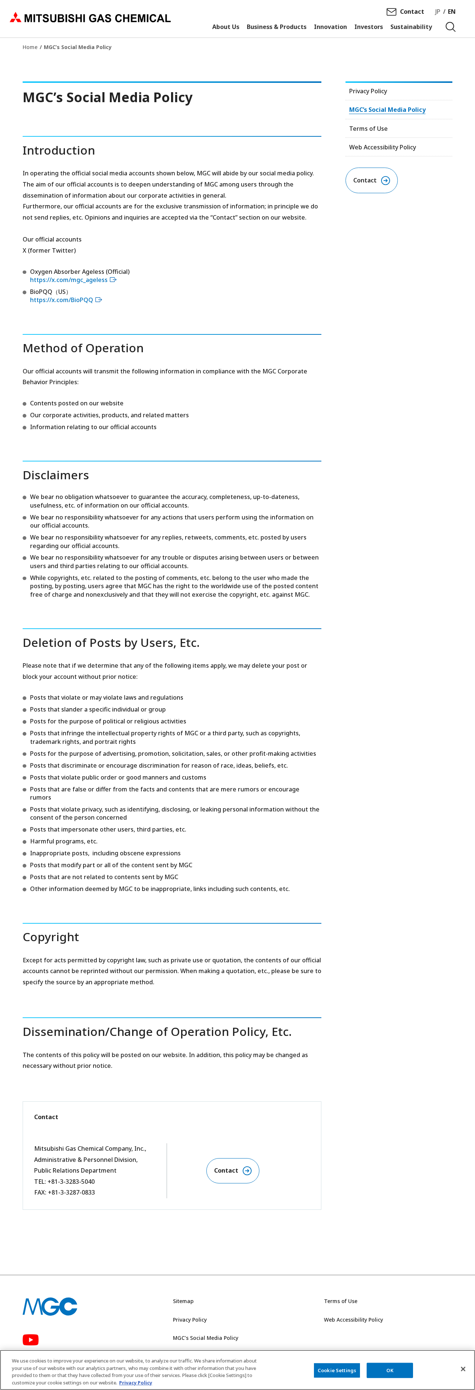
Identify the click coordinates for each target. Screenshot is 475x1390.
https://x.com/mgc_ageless (69, 280)
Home (30, 47)
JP (437, 11)
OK (389, 1370)
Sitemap (183, 1301)
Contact (412, 11)
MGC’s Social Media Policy (387, 110)
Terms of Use (368, 128)
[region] (237, 1370)
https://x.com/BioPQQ (61, 300)
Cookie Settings (337, 1370)
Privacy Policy (368, 91)
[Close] (463, 1369)
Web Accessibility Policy (382, 147)
